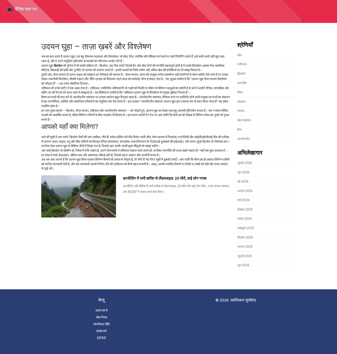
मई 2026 (243, 181)
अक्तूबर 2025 (245, 228)
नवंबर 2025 (244, 218)
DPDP (101, 338)
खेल (239, 55)
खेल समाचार (244, 120)
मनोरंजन (242, 64)
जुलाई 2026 (244, 163)
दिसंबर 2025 (245, 209)
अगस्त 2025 (245, 246)
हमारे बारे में (102, 310)
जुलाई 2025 (244, 256)
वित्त (239, 129)
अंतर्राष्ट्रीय (243, 139)
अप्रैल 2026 (245, 191)
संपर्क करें (101, 331)
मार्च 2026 (243, 200)
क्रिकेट (241, 73)
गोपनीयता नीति (101, 324)
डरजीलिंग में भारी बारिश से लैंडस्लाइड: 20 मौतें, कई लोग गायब (164, 178)
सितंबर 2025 (245, 237)
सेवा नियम (101, 317)
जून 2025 (243, 265)
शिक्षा (240, 92)
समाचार (241, 101)
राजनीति (242, 83)
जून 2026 (243, 172)
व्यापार (240, 111)
